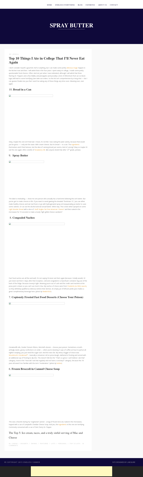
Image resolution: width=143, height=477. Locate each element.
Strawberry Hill (40, 150)
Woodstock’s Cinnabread (18, 355)
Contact (114, 5)
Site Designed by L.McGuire (123, 462)
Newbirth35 (47, 291)
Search (134, 4)
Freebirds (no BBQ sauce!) (76, 286)
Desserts (24, 444)
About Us (102, 5)
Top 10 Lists (75, 444)
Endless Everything (65, 5)
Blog (80, 5)
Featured (44, 444)
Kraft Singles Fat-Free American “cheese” (49, 209)
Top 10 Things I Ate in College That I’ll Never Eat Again (47, 60)
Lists (53, 444)
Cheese (15, 444)
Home (49, 5)
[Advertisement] (71, 471)
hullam (59, 363)
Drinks (34, 444)
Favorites (90, 5)
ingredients (75, 144)
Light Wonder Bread (16, 209)
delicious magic (72, 68)
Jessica (16, 54)
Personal (62, 444)
